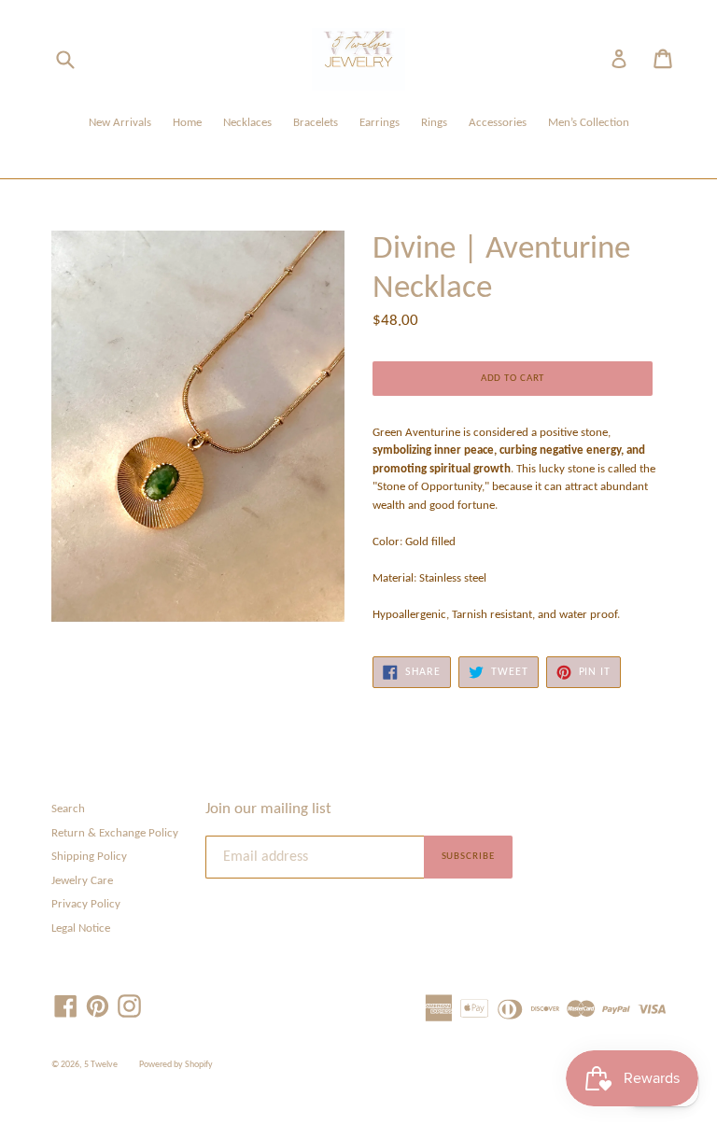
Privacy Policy (85, 904)
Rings (434, 123)
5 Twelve (101, 1065)
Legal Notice (80, 928)
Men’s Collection (588, 123)
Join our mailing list (268, 809)
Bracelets (315, 123)
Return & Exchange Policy (114, 833)
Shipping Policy (89, 857)
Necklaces (247, 123)
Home (187, 123)
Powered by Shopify (176, 1065)
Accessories (498, 123)
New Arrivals (120, 123)
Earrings (379, 123)
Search (68, 809)
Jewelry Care (82, 881)
